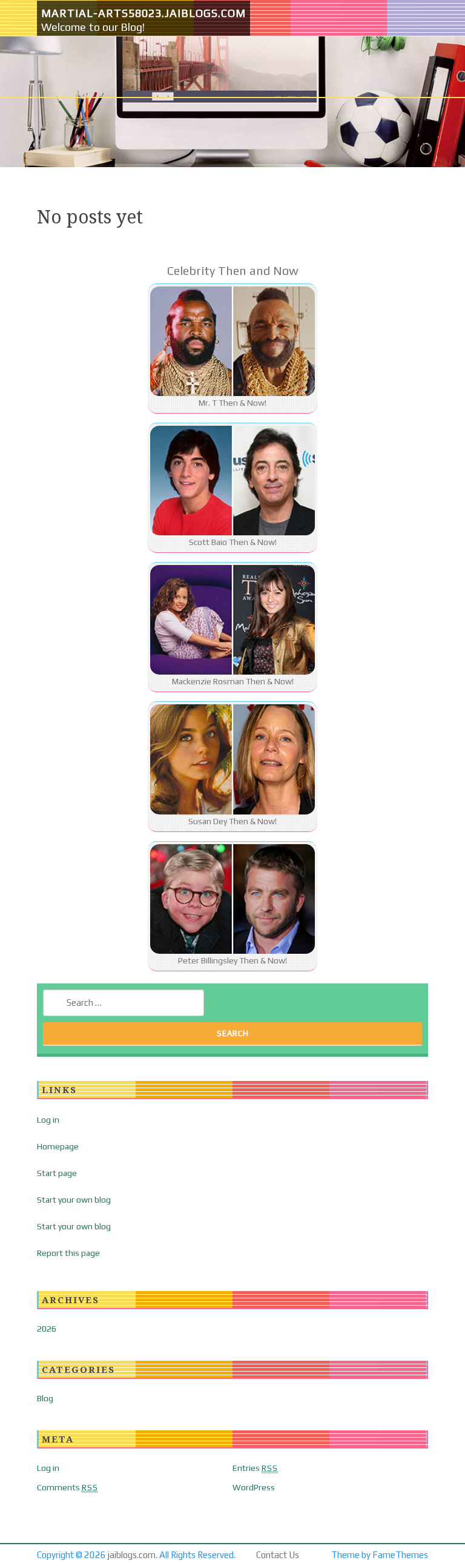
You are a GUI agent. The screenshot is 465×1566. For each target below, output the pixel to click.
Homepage (58, 1146)
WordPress (253, 1487)
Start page (57, 1173)
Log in (48, 1120)
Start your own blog (74, 1199)
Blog (45, 1398)
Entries (255, 1468)
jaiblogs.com (132, 1555)
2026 (46, 1328)
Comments (67, 1487)
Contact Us (277, 1555)
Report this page (68, 1253)
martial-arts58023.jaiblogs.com (143, 13)
